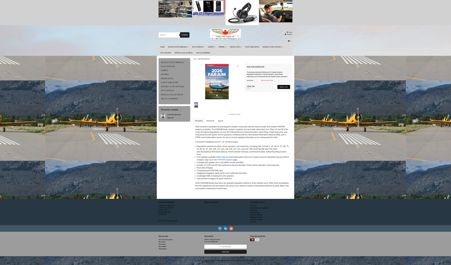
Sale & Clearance (203, 53)
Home (162, 47)
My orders (162, 242)
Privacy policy (254, 212)
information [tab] (199, 121)
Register (289, 34)
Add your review (235, 114)
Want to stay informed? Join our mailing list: (212, 241)
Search (185, 35)
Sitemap (253, 222)
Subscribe (225, 252)
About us (253, 206)
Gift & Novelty (165, 53)
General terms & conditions (259, 208)
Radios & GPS (235, 47)
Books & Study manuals (177, 47)
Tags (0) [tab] (220, 121)
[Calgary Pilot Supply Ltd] (225, 34)
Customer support (256, 219)
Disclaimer (253, 210)
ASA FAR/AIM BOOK (174, 115)
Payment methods (256, 215)
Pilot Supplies (197, 47)
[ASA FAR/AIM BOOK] (163, 116)
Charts (211, 47)
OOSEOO (233, 260)
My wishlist (162, 246)
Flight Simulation (252, 47)
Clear (180, 110)
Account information (166, 240)
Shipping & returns (256, 217)
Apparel (222, 47)
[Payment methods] (255, 240)
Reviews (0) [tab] (210, 121)
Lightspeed (249, 260)
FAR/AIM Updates (224, 160)
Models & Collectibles (184, 53)
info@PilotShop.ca (165, 212)
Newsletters (163, 249)
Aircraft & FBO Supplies (271, 47)
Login (290, 32)
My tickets (162, 244)
